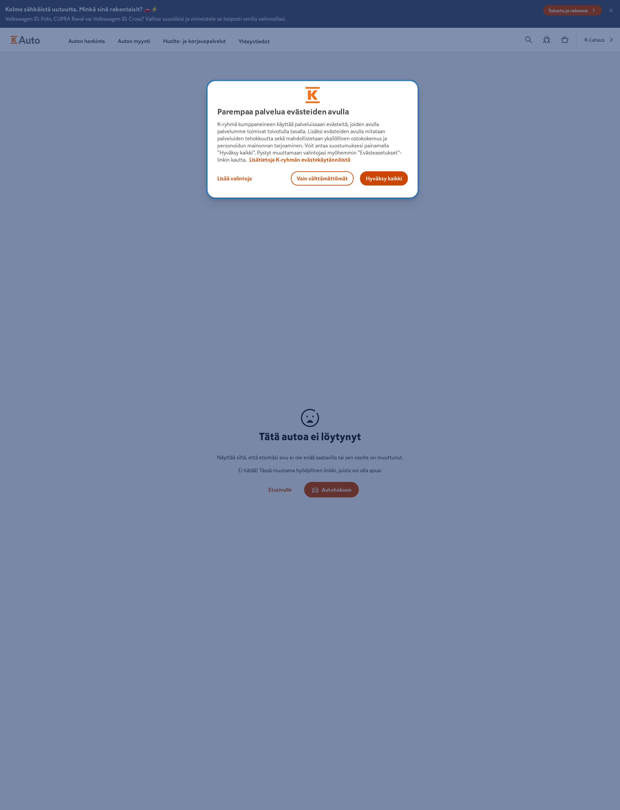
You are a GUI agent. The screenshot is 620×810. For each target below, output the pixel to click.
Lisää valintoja (234, 178)
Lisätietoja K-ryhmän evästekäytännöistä (299, 159)
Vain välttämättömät (322, 178)
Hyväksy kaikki (384, 178)
